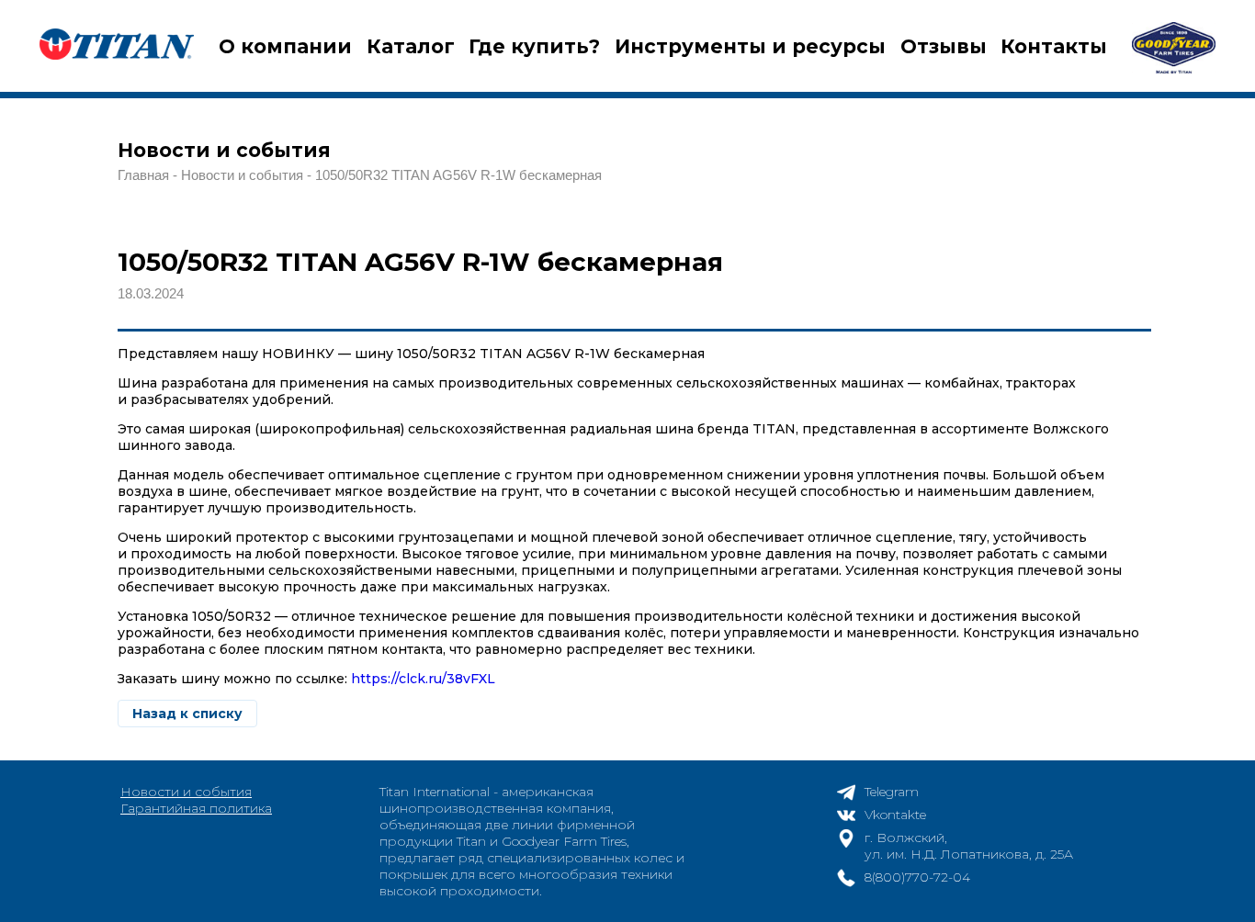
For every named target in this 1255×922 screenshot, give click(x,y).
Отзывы (943, 46)
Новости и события (186, 791)
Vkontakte (895, 814)
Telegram (892, 791)
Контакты (1054, 46)
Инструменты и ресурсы (750, 46)
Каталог (411, 46)
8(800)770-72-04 (917, 877)
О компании (285, 46)
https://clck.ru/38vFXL (423, 678)
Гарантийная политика (196, 808)
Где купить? (534, 46)
